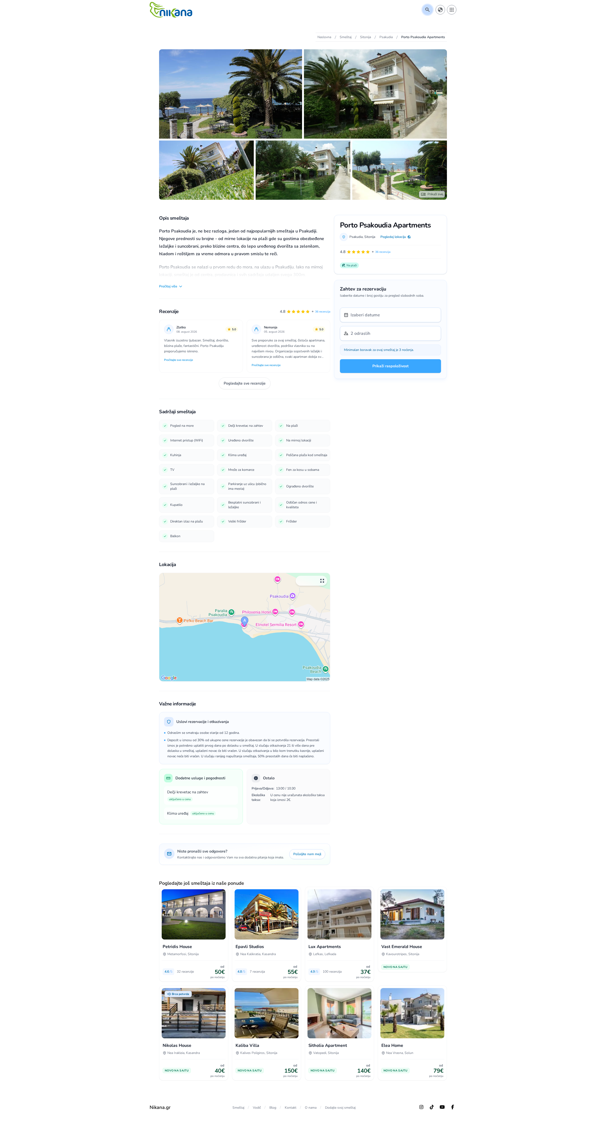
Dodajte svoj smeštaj (340, 1107)
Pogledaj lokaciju (393, 237)
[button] (305, 311)
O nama (310, 1107)
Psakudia (356, 237)
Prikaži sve (435, 194)
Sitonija (369, 237)
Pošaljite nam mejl (307, 854)
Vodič (257, 1107)
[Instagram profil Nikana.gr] (421, 1107)
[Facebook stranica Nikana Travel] (452, 1107)
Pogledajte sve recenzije (245, 383)
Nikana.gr (160, 1107)
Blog (272, 1107)
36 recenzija (322, 311)
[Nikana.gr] (171, 10)
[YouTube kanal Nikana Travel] (442, 1107)
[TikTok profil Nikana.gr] (432, 1107)
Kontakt (290, 1107)
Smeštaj (238, 1107)
